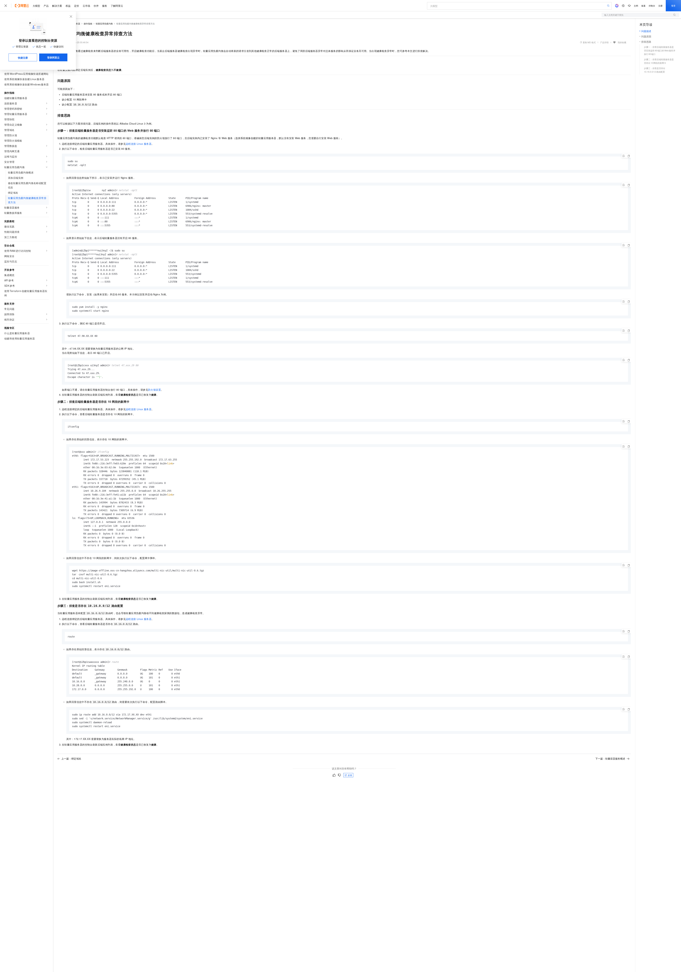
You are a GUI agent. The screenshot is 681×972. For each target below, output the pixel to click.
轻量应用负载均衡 (104, 23)
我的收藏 (622, 42)
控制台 (652, 5)
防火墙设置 (154, 389)
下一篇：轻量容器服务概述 (610, 758)
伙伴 (96, 5)
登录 (673, 5)
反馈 (350, 775)
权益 (68, 5)
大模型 (36, 5)
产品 (46, 5)
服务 (104, 5)
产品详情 (604, 42)
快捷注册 (23, 57)
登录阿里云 (53, 57)
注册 (660, 5)
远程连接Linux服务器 (138, 143)
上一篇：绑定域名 (71, 758)
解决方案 (57, 5)
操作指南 (88, 23)
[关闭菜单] (5, 5)
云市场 (86, 5)
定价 (76, 5)
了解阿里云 (117, 5)
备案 (643, 5)
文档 (636, 5)
